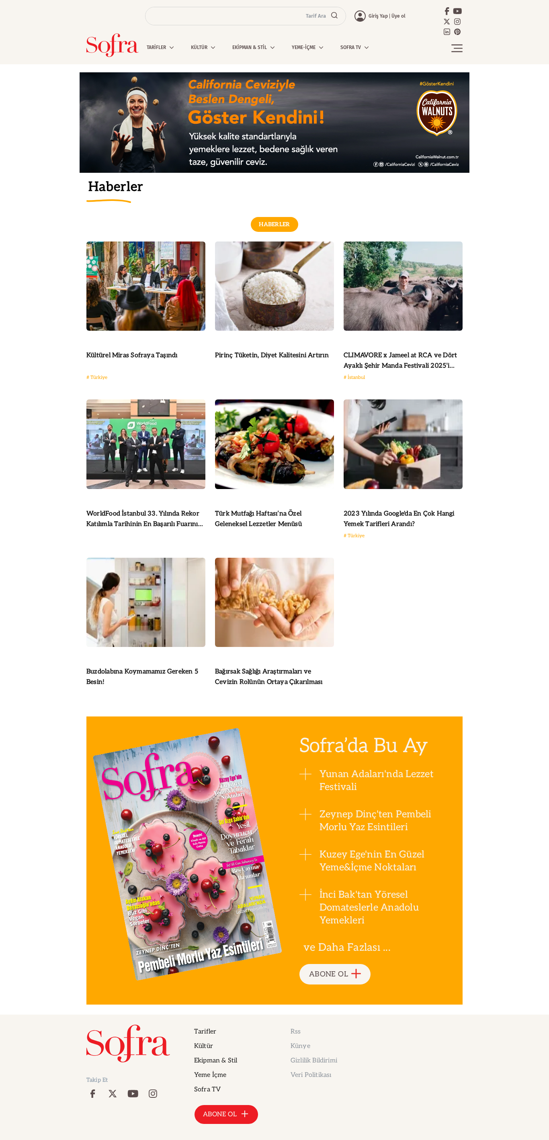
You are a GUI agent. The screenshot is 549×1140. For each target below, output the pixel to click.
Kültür (203, 1046)
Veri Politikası (311, 1075)
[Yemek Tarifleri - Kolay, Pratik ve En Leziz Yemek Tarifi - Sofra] (112, 45)
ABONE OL (328, 974)
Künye (300, 1046)
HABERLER (274, 224)
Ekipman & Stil (215, 1060)
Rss (296, 1032)
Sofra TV (207, 1089)
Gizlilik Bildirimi (314, 1060)
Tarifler (205, 1032)
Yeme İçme (210, 1075)
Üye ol (398, 16)
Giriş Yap (378, 16)
